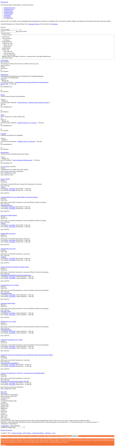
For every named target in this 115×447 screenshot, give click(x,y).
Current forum (7, 38)
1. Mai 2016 (25, 381)
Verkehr (6, 60)
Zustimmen (75, 436)
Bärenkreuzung (5, 152)
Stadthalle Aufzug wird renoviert (26, 141)
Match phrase (7, 46)
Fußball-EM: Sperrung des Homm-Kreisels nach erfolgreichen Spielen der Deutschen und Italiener (27, 355)
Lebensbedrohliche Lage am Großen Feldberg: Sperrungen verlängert (19, 197)
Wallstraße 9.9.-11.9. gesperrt (8, 321)
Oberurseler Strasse (6, 311)
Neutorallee (4, 293)
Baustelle (3, 275)
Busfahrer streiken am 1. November (27, 122)
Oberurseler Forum (33, 24)
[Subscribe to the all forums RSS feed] (3, 391)
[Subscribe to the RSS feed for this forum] (4, 166)
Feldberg (3, 205)
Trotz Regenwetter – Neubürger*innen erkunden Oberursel (33, 102)
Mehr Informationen (65, 436)
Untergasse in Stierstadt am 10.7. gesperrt (12, 339)
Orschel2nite (7, 17)
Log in (53, 433)
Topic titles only (8, 51)
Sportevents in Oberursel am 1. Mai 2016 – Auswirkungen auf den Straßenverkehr (22, 373)
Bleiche (11, 275)
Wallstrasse (4, 329)
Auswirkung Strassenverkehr (14, 381)
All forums (7, 40)
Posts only (6, 50)
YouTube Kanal (8, 10)
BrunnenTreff (4, 2)
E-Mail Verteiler (8, 14)
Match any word (8, 43)
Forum (2, 60)
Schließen (3, 445)
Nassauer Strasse (22, 275)
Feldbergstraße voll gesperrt (8, 233)
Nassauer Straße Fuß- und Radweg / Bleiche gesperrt (15, 267)
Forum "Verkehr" (5, 179)
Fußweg (15, 275)
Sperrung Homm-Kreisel (7, 363)
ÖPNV (2, 115)
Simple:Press (5, 425)
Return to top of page (6, 430)
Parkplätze (3, 133)
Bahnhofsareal (4, 74)
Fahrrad (3, 95)
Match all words (8, 45)
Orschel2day (7, 15)
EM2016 (16, 363)
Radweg (29, 275)
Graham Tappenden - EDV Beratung (21, 433)
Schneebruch (8, 205)
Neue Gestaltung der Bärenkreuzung (22, 160)
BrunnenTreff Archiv (9, 7)
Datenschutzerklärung (38, 433)
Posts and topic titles (9, 53)
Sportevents (4, 381)
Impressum (48, 433)
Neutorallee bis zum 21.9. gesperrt (10, 285)
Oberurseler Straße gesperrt (8, 303)
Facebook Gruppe (9, 9)
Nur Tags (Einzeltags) (9, 55)
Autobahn (3, 257)
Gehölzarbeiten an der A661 (8, 248)
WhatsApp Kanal (8, 12)
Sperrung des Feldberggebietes (9, 215)
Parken (7, 275)
